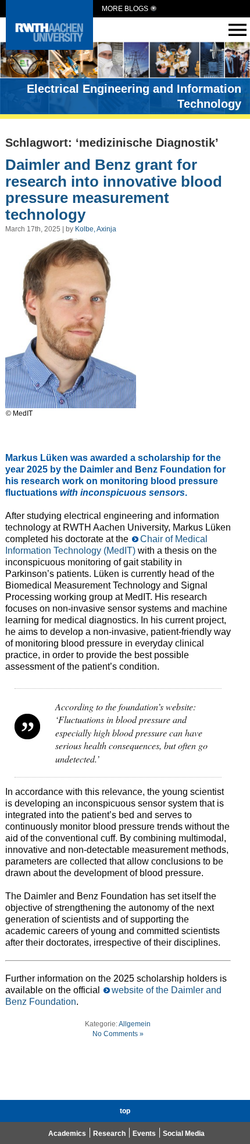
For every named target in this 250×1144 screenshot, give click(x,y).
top (125, 1111)
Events (144, 1134)
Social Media (184, 1134)
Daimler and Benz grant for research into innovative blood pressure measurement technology (113, 189)
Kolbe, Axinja (95, 229)
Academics (67, 1134)
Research (109, 1134)
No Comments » (118, 1034)
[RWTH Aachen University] (49, 47)
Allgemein (135, 1024)
